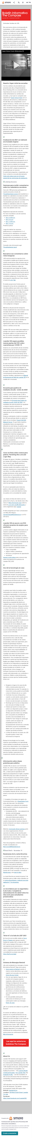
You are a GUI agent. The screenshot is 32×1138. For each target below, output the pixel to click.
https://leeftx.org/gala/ (9, 954)
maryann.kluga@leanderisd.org (12, 514)
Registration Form (23, 801)
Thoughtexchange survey (10, 194)
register (19, 507)
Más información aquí (15, 503)
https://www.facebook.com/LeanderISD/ (15, 1098)
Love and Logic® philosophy (16, 505)
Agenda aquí (7, 872)
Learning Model (23, 1070)
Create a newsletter (10, 1133)
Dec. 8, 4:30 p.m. (10, 217)
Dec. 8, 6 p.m (9, 219)
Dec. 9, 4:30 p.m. (10, 221)
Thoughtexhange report (10, 247)
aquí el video (17, 872)
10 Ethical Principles (9, 1072)
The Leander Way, (20, 1072)
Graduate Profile (8, 1074)
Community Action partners (17, 829)
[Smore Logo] (6, 2)
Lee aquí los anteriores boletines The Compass (16, 1042)
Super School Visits (16, 98)
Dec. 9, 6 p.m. (10, 223)
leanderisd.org (13, 1090)
